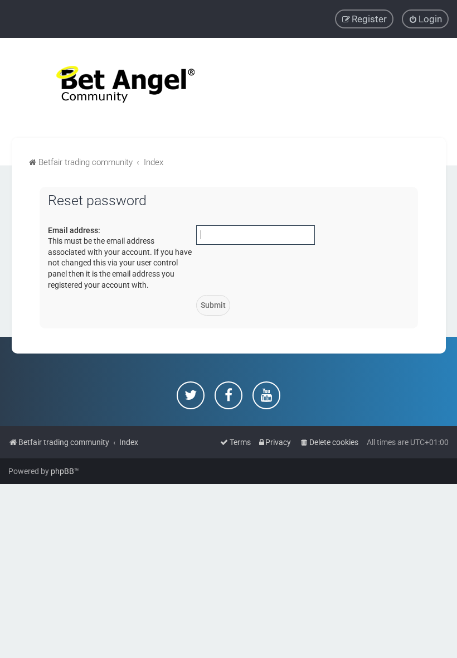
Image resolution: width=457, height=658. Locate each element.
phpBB (62, 471)
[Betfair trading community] (111, 88)
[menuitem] (425, 18)
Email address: (74, 230)
